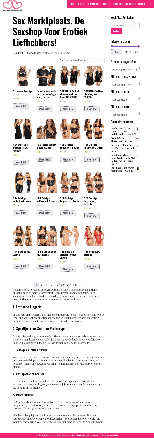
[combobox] (125, 68)
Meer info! (21, 106)
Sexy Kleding (93, 3)
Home (71, 3)
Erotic (106, 3)
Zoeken (116, 31)
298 (75, 284)
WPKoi (115, 435)
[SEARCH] (150, 4)
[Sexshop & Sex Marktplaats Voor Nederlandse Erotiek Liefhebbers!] (12, 5)
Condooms (118, 3)
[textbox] (125, 69)
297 (69, 284)
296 (62, 284)
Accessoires (130, 3)
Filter (116, 52)
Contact (141, 3)
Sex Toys (80, 3)
